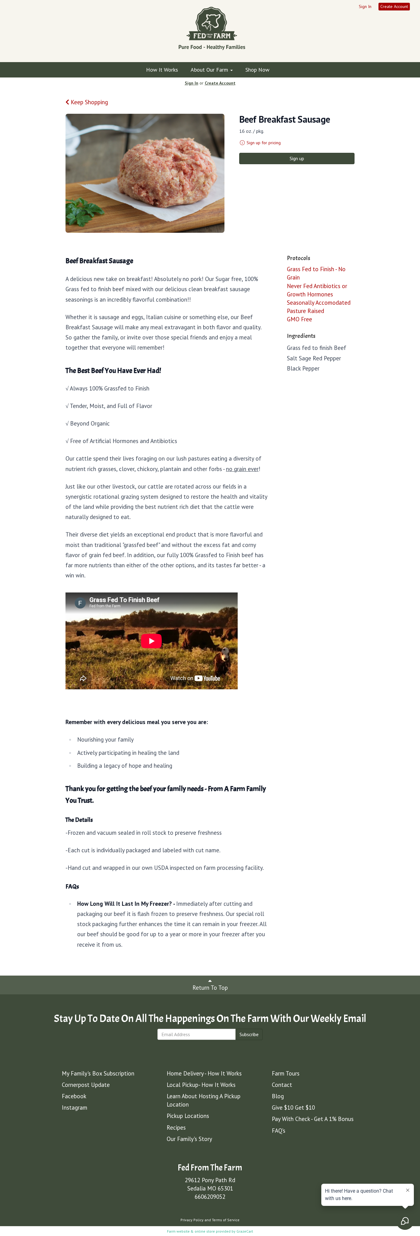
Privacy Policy (192, 1220)
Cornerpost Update (86, 1084)
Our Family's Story (189, 1139)
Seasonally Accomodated (319, 302)
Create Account (394, 6)
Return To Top (210, 987)
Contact (282, 1084)
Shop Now (257, 69)
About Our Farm (210, 69)
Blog (278, 1096)
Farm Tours (285, 1073)
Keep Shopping (88, 102)
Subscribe (249, 1034)
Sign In (365, 6)
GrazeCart (244, 1231)
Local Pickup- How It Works (201, 1084)
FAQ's (278, 1130)
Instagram (74, 1107)
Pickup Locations (188, 1115)
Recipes (176, 1127)
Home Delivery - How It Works (204, 1073)
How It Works (162, 69)
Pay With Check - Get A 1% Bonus (313, 1119)
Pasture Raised (305, 311)
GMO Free (299, 319)
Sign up (297, 158)
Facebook (74, 1096)
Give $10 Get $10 (293, 1107)
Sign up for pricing (264, 142)
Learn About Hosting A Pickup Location (203, 1100)
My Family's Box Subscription (98, 1073)
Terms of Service (226, 1220)
